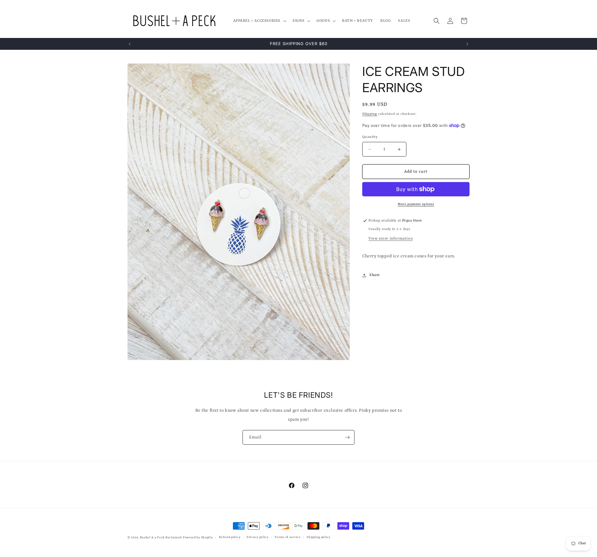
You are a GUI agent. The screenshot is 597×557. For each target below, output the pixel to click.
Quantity (369, 137)
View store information (390, 238)
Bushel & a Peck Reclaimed (161, 537)
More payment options (416, 204)
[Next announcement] (467, 44)
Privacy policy (258, 537)
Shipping (369, 114)
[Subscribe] (347, 437)
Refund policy (229, 537)
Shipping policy (319, 537)
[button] (259, 20)
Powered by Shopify (198, 537)
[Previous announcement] (130, 44)
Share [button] (374, 275)
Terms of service (287, 537)
